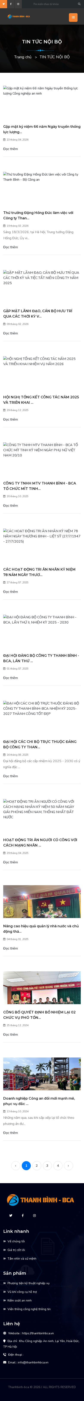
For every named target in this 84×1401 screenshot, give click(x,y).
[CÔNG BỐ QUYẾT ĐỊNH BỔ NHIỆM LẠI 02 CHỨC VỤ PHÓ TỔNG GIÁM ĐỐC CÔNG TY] (42, 1000)
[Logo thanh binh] (27, 16)
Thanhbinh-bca (18, 1387)
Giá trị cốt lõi (16, 1250)
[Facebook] (10, 4)
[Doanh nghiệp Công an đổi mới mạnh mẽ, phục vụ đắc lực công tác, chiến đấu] (42, 1079)
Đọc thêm (10, 149)
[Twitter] (3, 4)
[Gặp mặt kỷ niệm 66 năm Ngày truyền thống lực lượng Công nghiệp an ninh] (42, 91)
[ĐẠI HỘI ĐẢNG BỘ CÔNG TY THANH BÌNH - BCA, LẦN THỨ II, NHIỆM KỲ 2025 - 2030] (42, 620)
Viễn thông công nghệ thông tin (29, 1309)
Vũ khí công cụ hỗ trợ (22, 1292)
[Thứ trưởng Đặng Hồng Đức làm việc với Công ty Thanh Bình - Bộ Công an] (42, 177)
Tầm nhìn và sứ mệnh (22, 1259)
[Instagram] (18, 4)
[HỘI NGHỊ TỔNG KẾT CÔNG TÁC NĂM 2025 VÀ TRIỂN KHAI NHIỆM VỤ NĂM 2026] (42, 361)
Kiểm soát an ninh (20, 1300)
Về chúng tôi (16, 1241)
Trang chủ (22, 57)
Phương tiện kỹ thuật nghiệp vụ (29, 1283)
